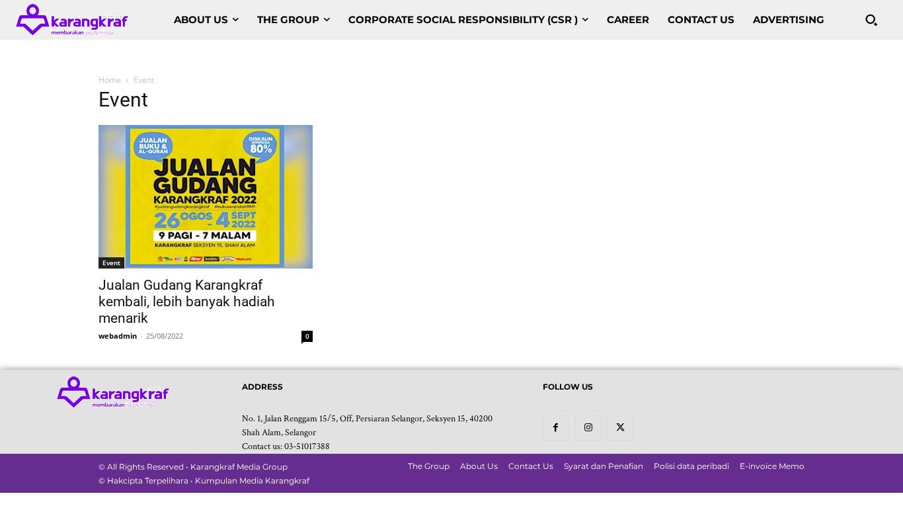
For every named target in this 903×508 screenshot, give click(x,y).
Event (111, 262)
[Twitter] (620, 428)
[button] (871, 20)
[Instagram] (588, 428)
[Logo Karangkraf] (72, 20)
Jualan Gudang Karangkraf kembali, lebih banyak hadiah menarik (186, 301)
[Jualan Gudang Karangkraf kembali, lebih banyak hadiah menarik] (205, 197)
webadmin (117, 336)
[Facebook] (556, 428)
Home (109, 79)
